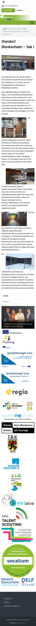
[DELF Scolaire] (18, 582)
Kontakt (7, 602)
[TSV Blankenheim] (13, 444)
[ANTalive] (18, 500)
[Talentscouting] (15, 517)
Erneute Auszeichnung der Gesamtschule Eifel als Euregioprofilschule (18, 325)
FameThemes (22, 623)
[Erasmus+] (13, 332)
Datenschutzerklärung (11, 606)
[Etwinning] (8, 339)
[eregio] (17, 392)
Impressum (8, 598)
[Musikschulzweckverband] (18, 417)
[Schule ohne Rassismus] (18, 428)
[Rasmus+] (18, 354)
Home (5, 29)
